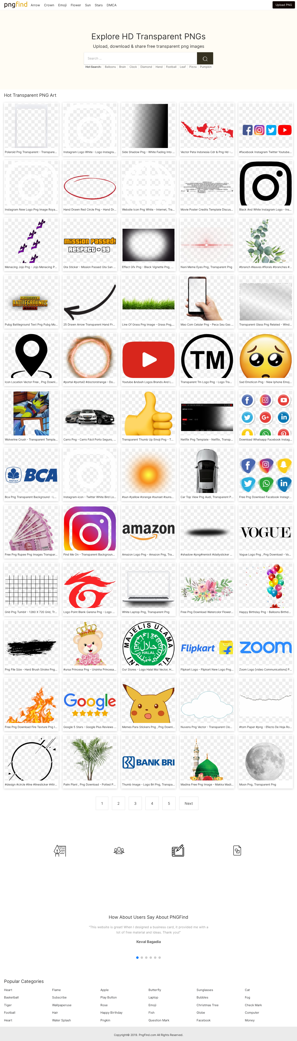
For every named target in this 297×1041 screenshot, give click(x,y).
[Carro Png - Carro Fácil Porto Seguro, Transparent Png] (89, 417)
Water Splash (61, 1020)
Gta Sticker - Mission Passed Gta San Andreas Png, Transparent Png (108, 267)
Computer (252, 1012)
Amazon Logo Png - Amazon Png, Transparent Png (156, 554)
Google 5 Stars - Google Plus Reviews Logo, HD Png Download (104, 727)
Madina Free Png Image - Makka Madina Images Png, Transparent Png (228, 784)
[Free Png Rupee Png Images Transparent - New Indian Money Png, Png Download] (31, 532)
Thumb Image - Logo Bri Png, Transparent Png (153, 784)
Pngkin (105, 1020)
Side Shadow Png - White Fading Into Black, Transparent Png (162, 152)
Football (171, 66)
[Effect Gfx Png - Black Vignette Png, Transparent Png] (148, 244)
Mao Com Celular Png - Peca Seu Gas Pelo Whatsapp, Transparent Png (228, 324)
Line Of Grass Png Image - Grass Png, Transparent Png (158, 324)
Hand (159, 66)
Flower (76, 5)
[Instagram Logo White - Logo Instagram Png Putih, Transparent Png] (89, 129)
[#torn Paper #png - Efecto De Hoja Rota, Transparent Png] (265, 704)
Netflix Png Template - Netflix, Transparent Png (212, 439)
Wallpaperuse (62, 1005)
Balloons (110, 66)
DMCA (112, 5)
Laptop (153, 997)
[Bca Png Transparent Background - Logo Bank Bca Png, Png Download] (31, 474)
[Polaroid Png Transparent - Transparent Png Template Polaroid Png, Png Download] (31, 129)
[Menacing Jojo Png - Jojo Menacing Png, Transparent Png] (31, 244)
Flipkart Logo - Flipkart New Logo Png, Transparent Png (218, 669)
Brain (122, 66)
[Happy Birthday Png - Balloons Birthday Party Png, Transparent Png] (265, 589)
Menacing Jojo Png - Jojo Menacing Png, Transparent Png (43, 267)
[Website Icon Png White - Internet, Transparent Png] (148, 187)
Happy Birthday (111, 1012)
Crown (49, 5)
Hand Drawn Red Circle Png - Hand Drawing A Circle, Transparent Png (109, 209)
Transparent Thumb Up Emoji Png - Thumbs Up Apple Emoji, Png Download (172, 439)
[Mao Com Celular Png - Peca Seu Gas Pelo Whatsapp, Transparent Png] (207, 302)
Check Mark (253, 1005)
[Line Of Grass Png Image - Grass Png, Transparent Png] (148, 302)
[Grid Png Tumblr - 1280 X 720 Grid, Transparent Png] (31, 589)
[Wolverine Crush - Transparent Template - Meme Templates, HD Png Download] (31, 417)
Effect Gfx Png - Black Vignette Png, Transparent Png (157, 267)
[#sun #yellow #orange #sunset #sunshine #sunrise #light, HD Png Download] (148, 474)
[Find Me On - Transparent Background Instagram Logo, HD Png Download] (89, 532)
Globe (201, 1012)
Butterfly (154, 990)
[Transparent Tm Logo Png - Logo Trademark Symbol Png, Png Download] (207, 359)
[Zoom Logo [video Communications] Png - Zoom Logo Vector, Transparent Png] (265, 647)
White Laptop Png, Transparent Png (146, 612)
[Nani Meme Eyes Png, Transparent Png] (207, 244)
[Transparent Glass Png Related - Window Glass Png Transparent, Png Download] (265, 302)
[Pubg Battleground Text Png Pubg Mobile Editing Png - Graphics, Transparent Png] (31, 302)
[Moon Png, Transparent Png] (265, 762)
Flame (56, 990)
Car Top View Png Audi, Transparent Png (208, 497)
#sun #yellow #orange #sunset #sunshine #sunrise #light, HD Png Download (172, 497)
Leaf (183, 66)
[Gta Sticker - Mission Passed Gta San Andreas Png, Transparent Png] (89, 244)
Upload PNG (284, 4)
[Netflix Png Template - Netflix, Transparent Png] (207, 417)
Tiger (8, 1005)
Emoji (62, 5)
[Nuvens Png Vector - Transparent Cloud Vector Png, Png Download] (207, 704)
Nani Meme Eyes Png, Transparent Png (206, 267)
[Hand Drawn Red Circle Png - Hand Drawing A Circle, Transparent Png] (89, 187)
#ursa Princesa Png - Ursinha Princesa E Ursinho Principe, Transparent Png (112, 669)
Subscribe (59, 997)
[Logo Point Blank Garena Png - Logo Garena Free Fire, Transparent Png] (89, 589)
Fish (151, 1012)
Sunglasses (205, 990)
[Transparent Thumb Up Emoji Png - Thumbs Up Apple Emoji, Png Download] (148, 417)
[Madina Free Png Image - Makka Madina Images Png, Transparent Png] (207, 762)
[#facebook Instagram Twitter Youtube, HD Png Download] (265, 129)
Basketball (11, 997)
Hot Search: (93, 66)
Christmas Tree (208, 1005)
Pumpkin (206, 66)
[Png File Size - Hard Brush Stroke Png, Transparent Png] (31, 647)
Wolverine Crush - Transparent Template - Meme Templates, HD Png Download (57, 439)
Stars (99, 5)
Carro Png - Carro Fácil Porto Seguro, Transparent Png (99, 439)
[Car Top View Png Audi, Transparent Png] (207, 474)
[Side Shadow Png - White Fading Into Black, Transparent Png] (148, 129)
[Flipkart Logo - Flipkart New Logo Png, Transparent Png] (207, 647)
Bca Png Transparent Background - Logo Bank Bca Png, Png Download (52, 497)
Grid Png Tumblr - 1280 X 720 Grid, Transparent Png (39, 612)
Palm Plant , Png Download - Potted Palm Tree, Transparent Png (105, 784)
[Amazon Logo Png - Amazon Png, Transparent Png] (148, 532)
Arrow (35, 5)
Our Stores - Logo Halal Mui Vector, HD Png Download (157, 669)
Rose (104, 1005)
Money (250, 1020)
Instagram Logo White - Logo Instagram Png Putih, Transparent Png (108, 152)
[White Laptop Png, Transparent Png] (148, 589)
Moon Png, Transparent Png (257, 784)
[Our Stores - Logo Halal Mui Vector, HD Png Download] (148, 647)
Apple (104, 990)
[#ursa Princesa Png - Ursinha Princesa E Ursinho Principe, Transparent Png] (89, 647)
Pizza (193, 66)
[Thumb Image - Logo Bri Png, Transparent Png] (148, 762)
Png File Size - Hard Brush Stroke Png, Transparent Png (42, 669)
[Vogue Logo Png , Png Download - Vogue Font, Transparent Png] (265, 532)
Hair (55, 1012)
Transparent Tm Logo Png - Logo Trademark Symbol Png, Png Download (229, 382)
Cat (247, 990)
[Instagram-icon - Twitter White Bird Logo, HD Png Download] (89, 474)
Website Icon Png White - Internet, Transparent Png (156, 209)
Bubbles (202, 997)
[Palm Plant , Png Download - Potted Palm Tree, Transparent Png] (89, 762)
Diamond (146, 66)
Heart (8, 990)
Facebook (204, 1020)
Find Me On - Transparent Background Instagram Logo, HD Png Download (112, 554)
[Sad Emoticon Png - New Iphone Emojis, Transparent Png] (265, 359)
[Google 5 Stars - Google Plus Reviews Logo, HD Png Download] (89, 704)
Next (189, 803)
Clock (133, 66)
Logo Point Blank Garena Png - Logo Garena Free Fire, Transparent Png (110, 612)
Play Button (108, 997)
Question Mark (158, 1020)
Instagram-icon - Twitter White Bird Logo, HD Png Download (103, 497)
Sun (88, 5)
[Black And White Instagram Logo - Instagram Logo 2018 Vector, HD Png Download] (265, 187)
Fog (247, 997)
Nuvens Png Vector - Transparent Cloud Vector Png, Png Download (225, 727)
